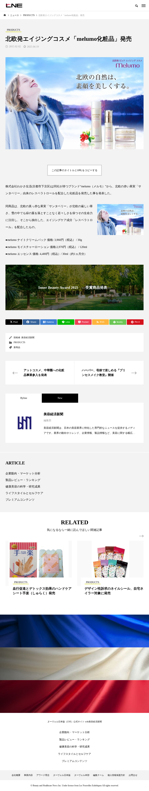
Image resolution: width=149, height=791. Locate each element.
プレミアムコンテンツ (20, 499)
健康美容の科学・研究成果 (22, 486)
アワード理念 (42, 775)
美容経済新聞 (27, 337)
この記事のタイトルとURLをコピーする (74, 170)
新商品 (17, 347)
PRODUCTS (19, 342)
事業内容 (28, 775)
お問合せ (133, 775)
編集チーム (98, 775)
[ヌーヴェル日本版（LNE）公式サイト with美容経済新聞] (14, 5)
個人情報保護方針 (116, 775)
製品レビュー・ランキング (22, 480)
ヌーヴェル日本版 (62, 775)
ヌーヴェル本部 (81, 775)
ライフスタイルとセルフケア (24, 493)
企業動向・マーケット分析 (22, 473)
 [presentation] (141, 536)
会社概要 (16, 775)
